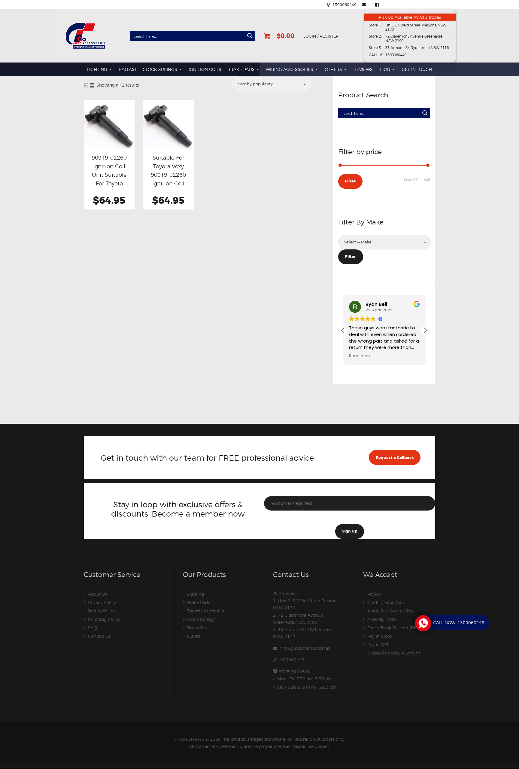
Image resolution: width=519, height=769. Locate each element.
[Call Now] (422, 622)
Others (193, 636)
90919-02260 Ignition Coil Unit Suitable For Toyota (109, 170)
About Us (97, 594)
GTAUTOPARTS (189, 739)
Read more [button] (360, 356)
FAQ (92, 627)
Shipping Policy (104, 619)
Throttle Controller (205, 610)
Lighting (195, 594)
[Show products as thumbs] (86, 85)
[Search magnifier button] (250, 36)
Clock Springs (201, 619)
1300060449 (291, 659)
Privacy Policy (102, 602)
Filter (350, 181)
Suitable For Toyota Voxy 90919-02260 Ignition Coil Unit (168, 174)
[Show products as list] (92, 85)
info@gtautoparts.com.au (304, 648)
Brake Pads (198, 602)
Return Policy (101, 610)
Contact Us (99, 636)
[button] (425, 330)
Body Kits (197, 627)
